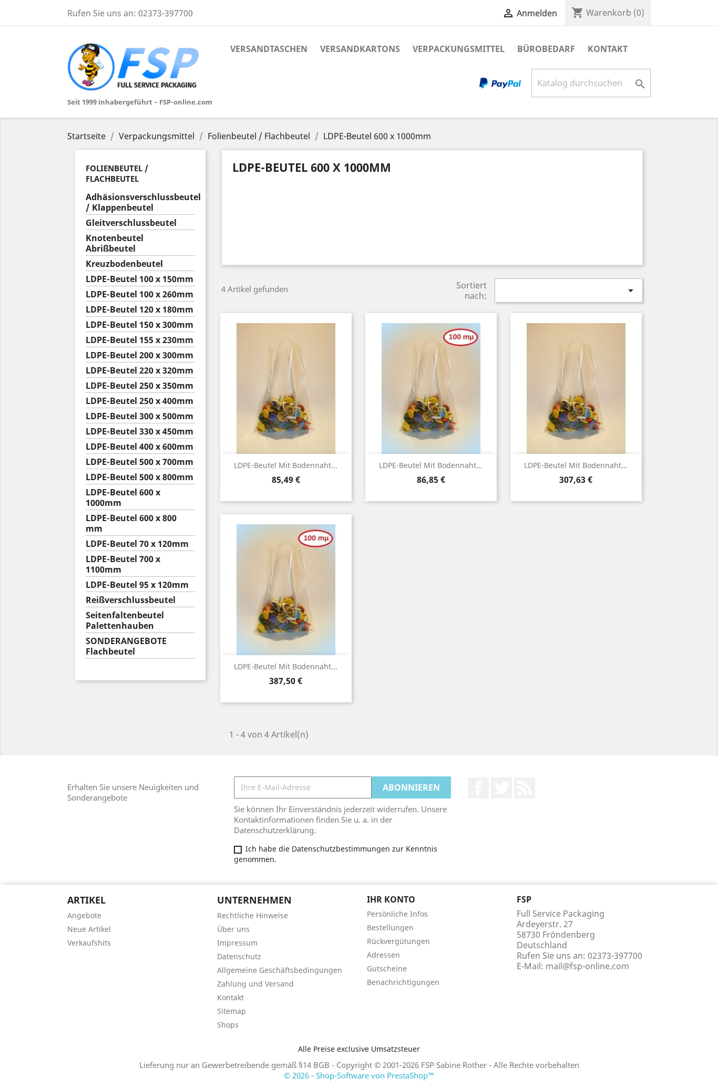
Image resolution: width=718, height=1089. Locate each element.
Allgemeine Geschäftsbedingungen (279, 970)
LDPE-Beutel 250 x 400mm (139, 401)
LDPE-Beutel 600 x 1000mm (123, 498)
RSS (524, 787)
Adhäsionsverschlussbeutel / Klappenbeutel (140, 202)
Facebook (478, 787)
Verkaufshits (89, 943)
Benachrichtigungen (403, 982)
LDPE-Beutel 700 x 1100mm (123, 564)
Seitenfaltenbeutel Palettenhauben (125, 620)
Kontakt (608, 49)
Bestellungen (390, 927)
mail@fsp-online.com (587, 966)
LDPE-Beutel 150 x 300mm (139, 324)
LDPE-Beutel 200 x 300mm (139, 355)
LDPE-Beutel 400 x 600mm (139, 446)
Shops (228, 1025)
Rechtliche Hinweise (252, 915)
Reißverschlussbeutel (131, 600)
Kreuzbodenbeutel (124, 263)
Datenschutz (239, 956)
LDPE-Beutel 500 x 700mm (139, 462)
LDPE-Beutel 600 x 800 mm (131, 523)
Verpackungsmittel (459, 49)
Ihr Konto (391, 899)
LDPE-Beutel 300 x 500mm (139, 416)
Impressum (237, 943)
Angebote (84, 915)
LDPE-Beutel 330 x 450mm (139, 431)
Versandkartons (360, 49)
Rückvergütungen (398, 941)
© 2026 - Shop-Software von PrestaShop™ (359, 1075)
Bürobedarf (546, 49)
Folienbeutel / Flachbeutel (117, 173)
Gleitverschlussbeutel (131, 223)
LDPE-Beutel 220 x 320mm (139, 370)
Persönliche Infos (397, 914)
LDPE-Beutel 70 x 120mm (137, 543)
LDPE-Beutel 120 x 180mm (139, 309)
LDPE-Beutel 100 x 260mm (139, 294)
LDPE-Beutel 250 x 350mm (139, 385)
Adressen (383, 955)
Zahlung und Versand (255, 984)
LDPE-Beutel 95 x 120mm (137, 584)
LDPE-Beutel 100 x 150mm (139, 279)
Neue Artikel (89, 929)
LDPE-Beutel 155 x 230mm (139, 340)
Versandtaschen (268, 49)
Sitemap (231, 1011)
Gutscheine (387, 968)
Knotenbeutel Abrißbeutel (114, 243)
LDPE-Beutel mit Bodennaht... (285, 465)
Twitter (501, 787)
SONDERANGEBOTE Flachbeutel (126, 646)
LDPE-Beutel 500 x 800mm (139, 477)
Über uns (233, 929)
